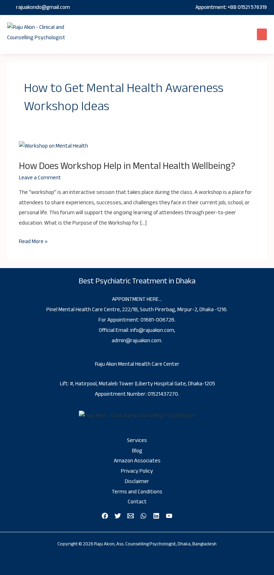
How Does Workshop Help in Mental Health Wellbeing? (127, 166)
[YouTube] (169, 516)
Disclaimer (137, 481)
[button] (262, 34)
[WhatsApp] (143, 516)
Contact (137, 502)
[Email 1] (130, 516)
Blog (137, 451)
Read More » (33, 242)
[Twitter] (118, 516)
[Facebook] (105, 516)
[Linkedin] (156, 516)
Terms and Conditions (137, 492)
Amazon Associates (137, 461)
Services (137, 440)
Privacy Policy (137, 471)
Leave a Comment (40, 178)
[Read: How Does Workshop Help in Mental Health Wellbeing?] (53, 146)
